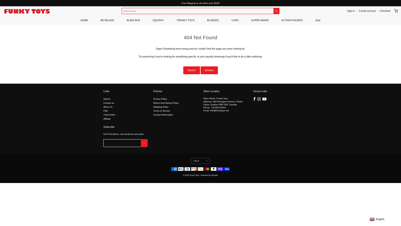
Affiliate (107, 119)
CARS (235, 20)
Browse (209, 70)
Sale (317, 20)
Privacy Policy (160, 99)
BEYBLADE (107, 20)
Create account (367, 11)
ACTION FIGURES (292, 20)
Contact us (108, 103)
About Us (107, 107)
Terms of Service (161, 111)
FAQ (105, 111)
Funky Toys (195, 175)
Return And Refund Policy (166, 103)
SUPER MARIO (260, 20)
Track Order (109, 114)
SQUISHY (158, 20)
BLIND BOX (133, 20)
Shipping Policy (160, 107)
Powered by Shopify (209, 175)
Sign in (351, 11)
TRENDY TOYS (186, 20)
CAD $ (196, 161)
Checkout (385, 11)
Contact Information (163, 114)
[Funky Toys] (27, 11)
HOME (84, 20)
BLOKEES (213, 20)
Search (192, 70)
